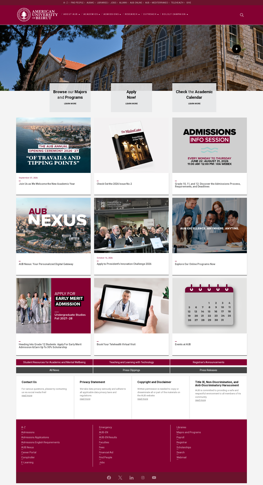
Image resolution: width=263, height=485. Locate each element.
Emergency (105, 427)
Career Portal (28, 452)
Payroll (180, 437)
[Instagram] (142, 478)
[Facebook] (109, 478)
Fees (101, 447)
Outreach (150, 14)
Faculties (104, 442)
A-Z (23, 427)
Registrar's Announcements (208, 362)
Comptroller (28, 457)
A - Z (65, 2)
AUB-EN (103, 432)
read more (27, 395)
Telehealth (177, 2)
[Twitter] (120, 478)
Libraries (102, 2)
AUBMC (90, 2)
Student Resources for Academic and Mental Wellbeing (54, 362)
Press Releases (208, 370)
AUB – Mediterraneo (156, 2)
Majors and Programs (189, 432)
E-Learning (27, 462)
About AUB (71, 14)
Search (181, 452)
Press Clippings (131, 370)
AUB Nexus (27, 447)
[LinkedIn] (131, 478)
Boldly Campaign (174, 14)
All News (54, 370)
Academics (91, 14)
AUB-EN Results (108, 437)
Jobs (113, 2)
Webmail (181, 457)
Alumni (123, 2)
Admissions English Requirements (40, 442)
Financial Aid (106, 452)
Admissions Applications (35, 437)
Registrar (182, 442)
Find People (77, 2)
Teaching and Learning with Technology (131, 362)
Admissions (111, 14)
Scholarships (184, 447)
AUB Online (136, 2)
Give (188, 2)
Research (131, 14)
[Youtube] (154, 478)
